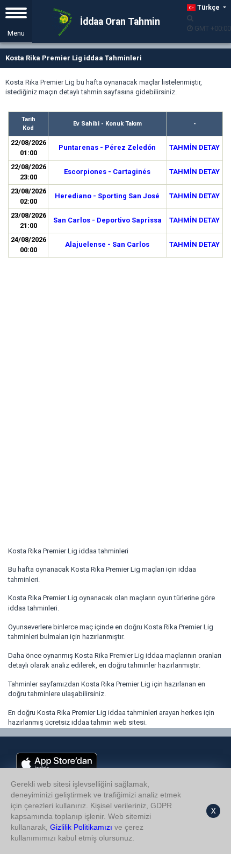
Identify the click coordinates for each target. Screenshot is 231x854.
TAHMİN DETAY (194, 147)
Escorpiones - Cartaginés (107, 172)
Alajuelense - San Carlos (107, 244)
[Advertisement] (115, 403)
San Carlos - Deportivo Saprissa (107, 220)
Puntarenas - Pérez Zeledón (107, 147)
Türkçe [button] (208, 7)
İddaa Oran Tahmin (119, 21)
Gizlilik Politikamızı (81, 827)
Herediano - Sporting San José (107, 196)
